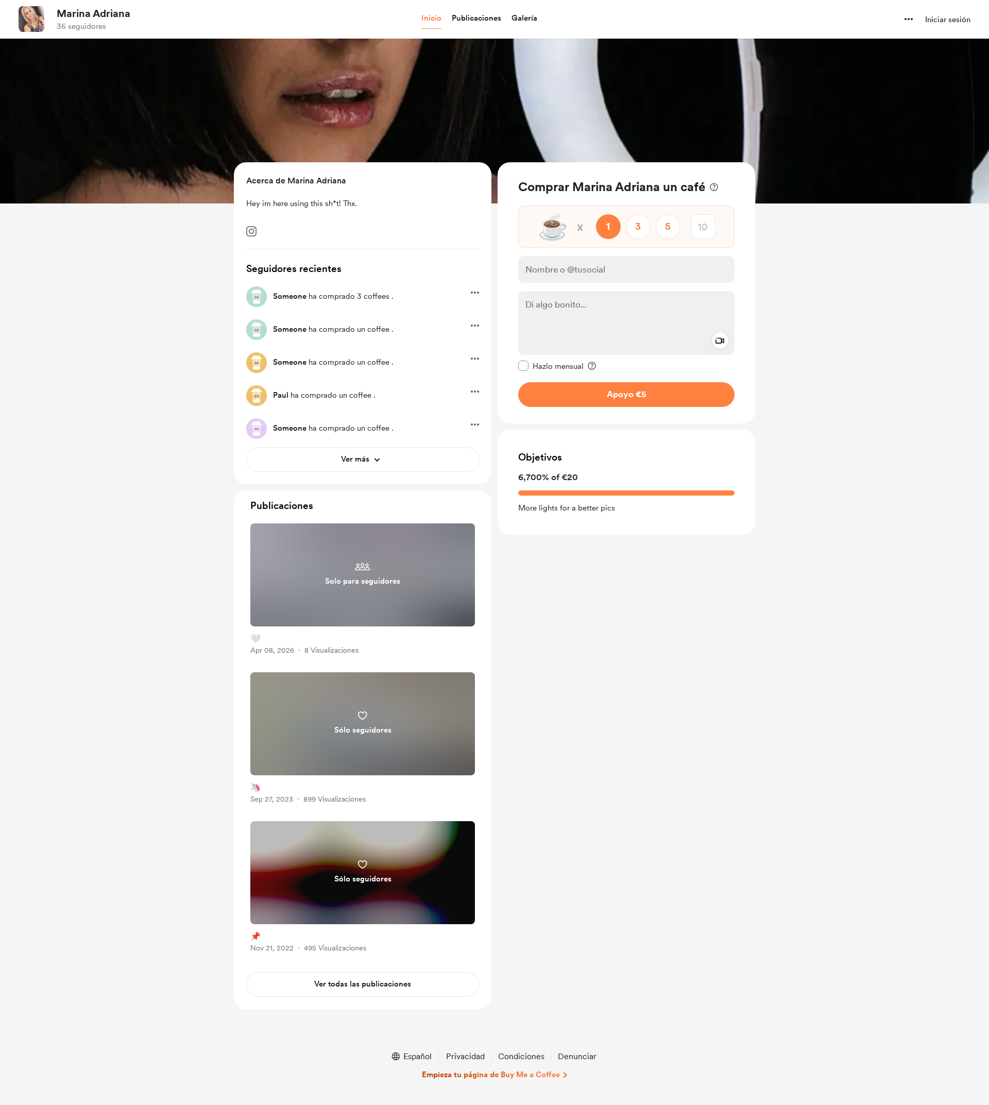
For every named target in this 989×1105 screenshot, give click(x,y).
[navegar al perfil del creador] (31, 19)
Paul (280, 395)
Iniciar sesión (947, 19)
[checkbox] (551, 365)
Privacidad (465, 1056)
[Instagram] (251, 231)
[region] (626, 292)
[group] (362, 590)
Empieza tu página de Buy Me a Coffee (491, 1074)
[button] (431, 18)
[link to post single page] (362, 590)
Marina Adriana (93, 13)
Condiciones (521, 1056)
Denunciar (577, 1056)
